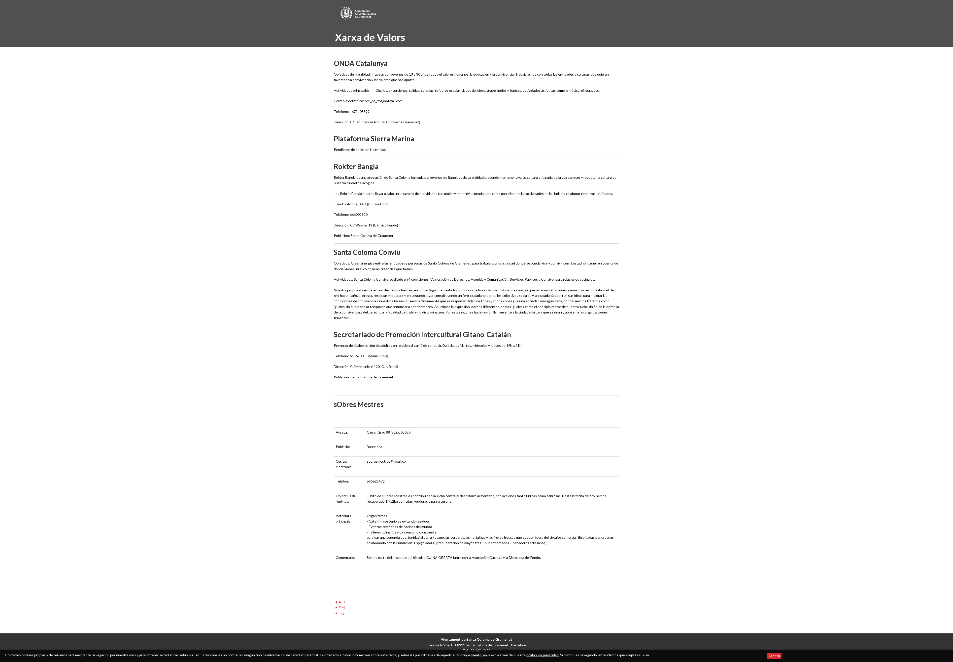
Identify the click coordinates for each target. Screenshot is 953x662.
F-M (342, 607)
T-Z (341, 613)
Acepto (774, 656)
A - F (342, 602)
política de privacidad (542, 655)
